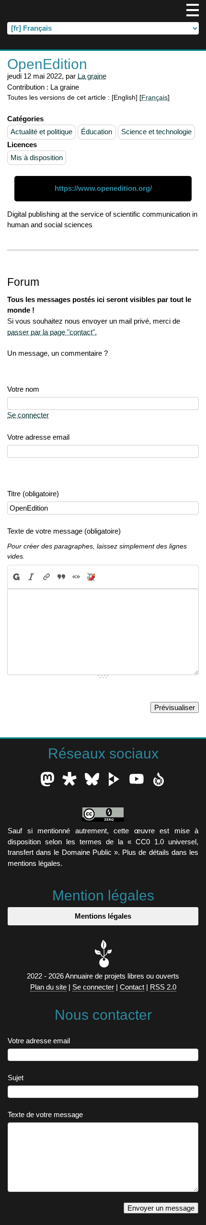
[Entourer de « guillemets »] (76, 576)
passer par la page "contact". (52, 332)
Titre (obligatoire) (33, 494)
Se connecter (28, 415)
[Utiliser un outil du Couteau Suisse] (91, 576)
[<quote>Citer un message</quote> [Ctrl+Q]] (61, 576)
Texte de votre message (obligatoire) (64, 531)
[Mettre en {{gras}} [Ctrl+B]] (16, 576)
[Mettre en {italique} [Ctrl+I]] (31, 576)
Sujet (15, 1077)
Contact (132, 987)
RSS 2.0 (163, 987)
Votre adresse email (38, 437)
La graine (92, 76)
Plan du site (48, 987)
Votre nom (23, 389)
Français (154, 97)
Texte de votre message (45, 1114)
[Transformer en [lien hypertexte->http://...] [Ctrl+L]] (46, 576)
